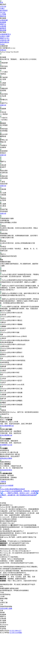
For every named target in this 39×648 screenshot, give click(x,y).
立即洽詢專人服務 (6, 608)
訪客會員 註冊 (4, 40)
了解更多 (3, 481)
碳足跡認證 (4, 10)
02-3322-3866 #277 (15, 630)
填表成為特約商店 (6, 470)
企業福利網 (4, 20)
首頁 (1, 2)
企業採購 (3, 26)
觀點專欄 (3, 30)
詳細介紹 (3, 105)
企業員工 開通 (4, 36)
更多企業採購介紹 (6, 435)
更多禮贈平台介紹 (6, 445)
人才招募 (3, 14)
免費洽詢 (3, 50)
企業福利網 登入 (5, 34)
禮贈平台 (3, 24)
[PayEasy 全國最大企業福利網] (1, 1)
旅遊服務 (3, 22)
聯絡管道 (3, 16)
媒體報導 (3, 28)
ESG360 (2, 12)
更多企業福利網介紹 (7, 426)
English (2, 44)
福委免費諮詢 (4, 42)
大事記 (2, 8)
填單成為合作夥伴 (6, 458)
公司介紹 (3, 6)
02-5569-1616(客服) (15, 632)
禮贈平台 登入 (4, 38)
